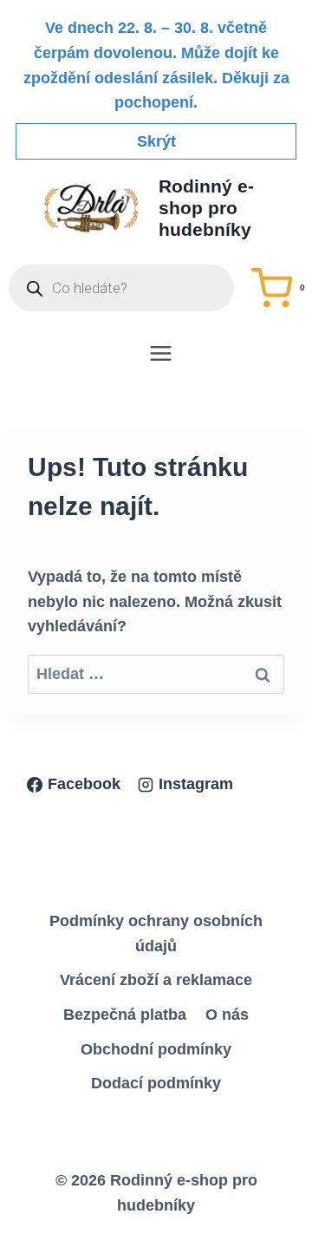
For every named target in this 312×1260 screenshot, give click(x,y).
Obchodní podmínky (156, 1049)
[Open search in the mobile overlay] (121, 288)
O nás (227, 1014)
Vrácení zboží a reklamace (156, 980)
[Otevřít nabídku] (160, 353)
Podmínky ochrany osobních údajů (156, 933)
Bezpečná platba (124, 1014)
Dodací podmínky (156, 1083)
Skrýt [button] (156, 141)
